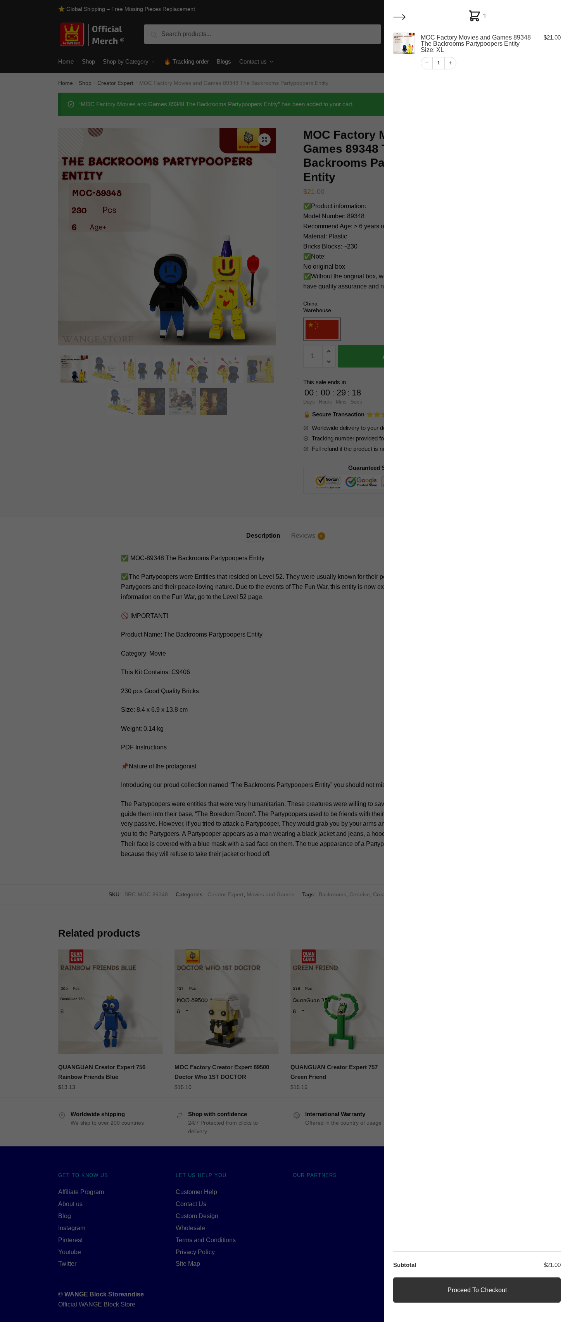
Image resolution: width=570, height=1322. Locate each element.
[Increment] (450, 63)
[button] (400, 17)
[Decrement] (427, 63)
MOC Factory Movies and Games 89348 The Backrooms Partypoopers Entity (476, 43)
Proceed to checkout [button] (477, 1290)
